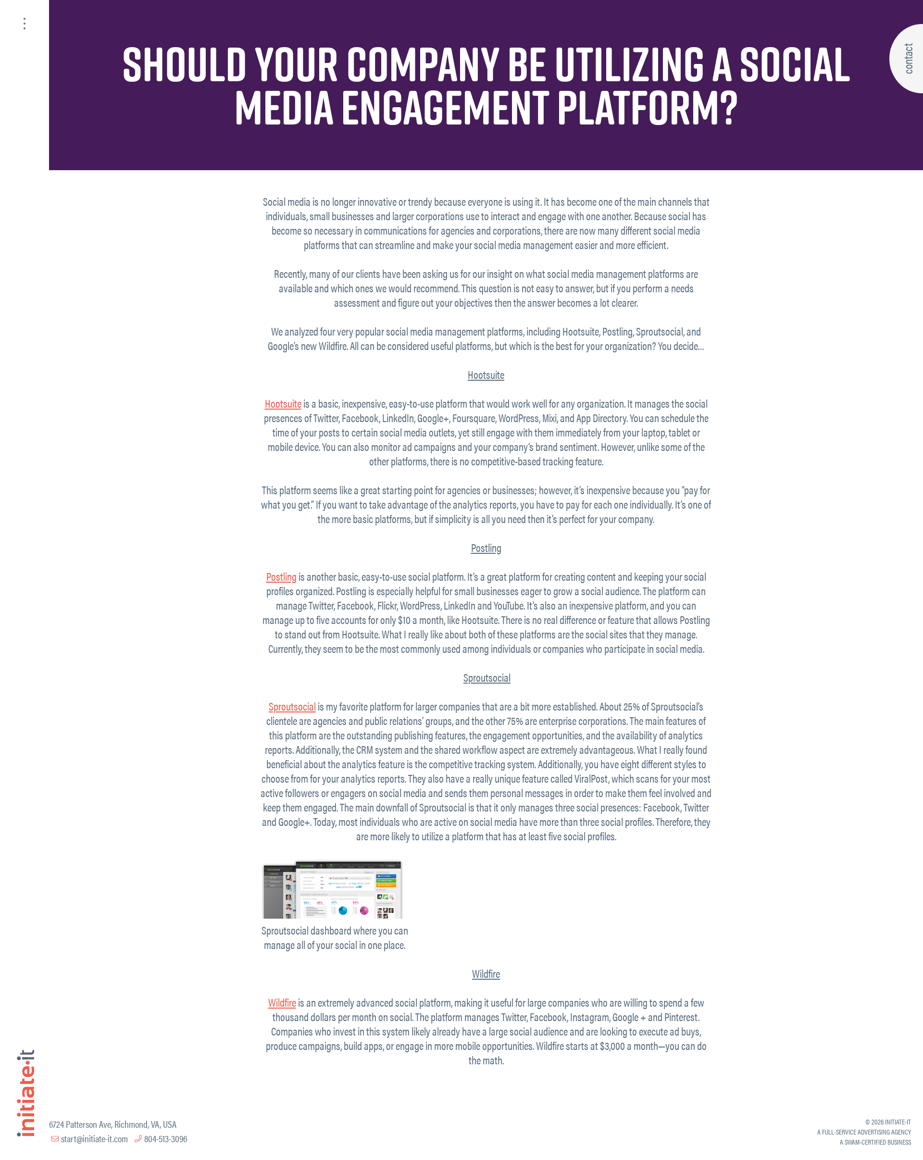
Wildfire (282, 1002)
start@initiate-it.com (94, 1138)
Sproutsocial (292, 706)
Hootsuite (283, 403)
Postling (281, 576)
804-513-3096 (165, 1138)
